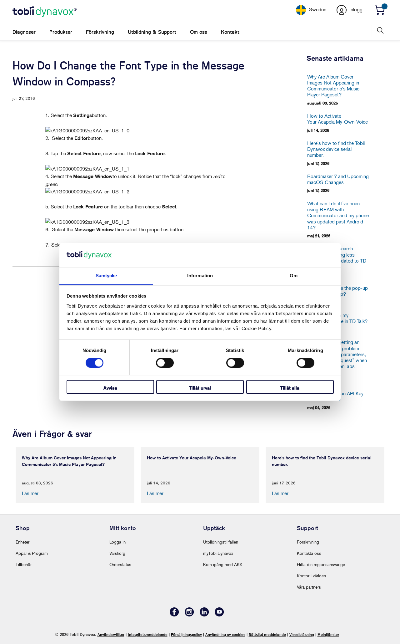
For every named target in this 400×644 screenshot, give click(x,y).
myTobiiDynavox (218, 553)
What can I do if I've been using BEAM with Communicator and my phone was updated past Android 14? (338, 216)
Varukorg (117, 553)
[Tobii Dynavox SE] (44, 12)
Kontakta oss (309, 553)
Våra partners (309, 587)
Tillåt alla (289, 388)
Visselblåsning (301, 634)
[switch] (165, 363)
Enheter (22, 541)
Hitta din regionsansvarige (321, 564)
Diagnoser (24, 32)
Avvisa (110, 388)
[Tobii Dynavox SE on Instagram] (189, 614)
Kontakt (230, 32)
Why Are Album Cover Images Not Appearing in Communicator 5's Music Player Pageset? (333, 86)
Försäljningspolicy (186, 634)
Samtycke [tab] (106, 275)
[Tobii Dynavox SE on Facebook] (174, 614)
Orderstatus (120, 564)
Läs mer (30, 493)
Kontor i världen (311, 575)
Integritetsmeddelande (148, 634)
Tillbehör (24, 564)
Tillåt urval (200, 388)
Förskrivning (100, 32)
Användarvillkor (111, 634)
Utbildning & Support (152, 32)
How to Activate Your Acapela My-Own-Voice (337, 119)
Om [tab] (294, 275)
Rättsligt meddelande (267, 634)
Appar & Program (32, 553)
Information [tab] (200, 275)
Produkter (60, 32)
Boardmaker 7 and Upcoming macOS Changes (338, 179)
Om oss (198, 32)
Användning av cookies (225, 634)
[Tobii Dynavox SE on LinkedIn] (204, 614)
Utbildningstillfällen (220, 541)
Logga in (117, 541)
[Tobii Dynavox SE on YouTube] (219, 614)
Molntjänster (328, 634)
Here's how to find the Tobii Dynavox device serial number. (336, 149)
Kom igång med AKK (222, 564)
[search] (380, 30)
